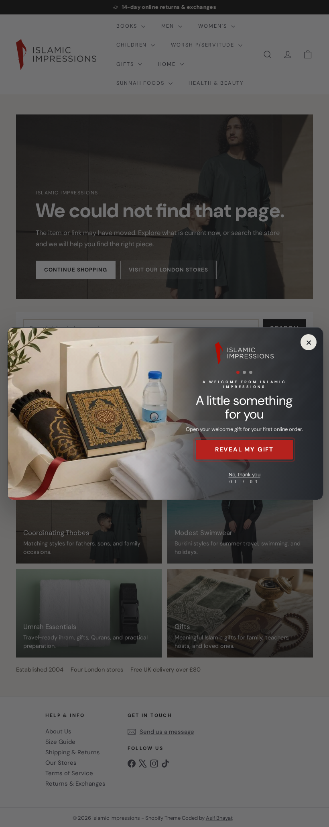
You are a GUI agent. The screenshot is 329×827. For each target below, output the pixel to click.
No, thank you (244, 474)
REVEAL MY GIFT (244, 449)
